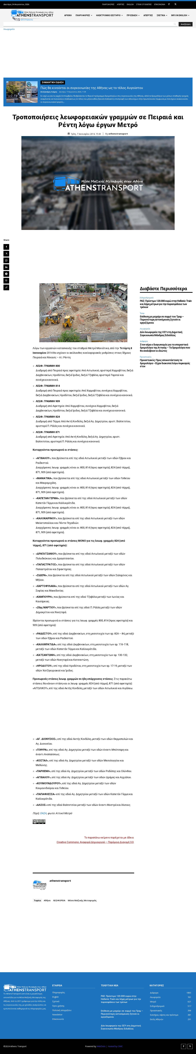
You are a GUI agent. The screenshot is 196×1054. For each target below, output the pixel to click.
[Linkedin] (6, 267)
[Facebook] (168, 4)
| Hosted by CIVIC (114, 1046)
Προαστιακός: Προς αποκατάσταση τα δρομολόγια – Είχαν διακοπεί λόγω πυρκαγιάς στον (165, 363)
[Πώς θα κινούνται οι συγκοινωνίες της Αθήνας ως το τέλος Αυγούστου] (22, 92)
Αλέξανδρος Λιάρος (48, 92)
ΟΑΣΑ (43, 813)
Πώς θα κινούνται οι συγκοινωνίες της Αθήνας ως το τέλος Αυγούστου (91, 88)
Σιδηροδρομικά (146, 297)
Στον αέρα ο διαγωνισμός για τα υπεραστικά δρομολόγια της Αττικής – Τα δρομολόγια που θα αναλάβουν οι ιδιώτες (165, 347)
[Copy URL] (6, 287)
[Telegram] (6, 274)
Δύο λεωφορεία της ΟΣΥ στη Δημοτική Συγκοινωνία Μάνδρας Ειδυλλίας (161, 334)
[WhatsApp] (6, 260)
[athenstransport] (39, 885)
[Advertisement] (98, 54)
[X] (175, 4)
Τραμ (142, 313)
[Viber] (6, 281)
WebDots (101, 1046)
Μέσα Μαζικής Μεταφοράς (82, 900)
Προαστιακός (145, 357)
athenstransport (118, 134)
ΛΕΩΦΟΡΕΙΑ (59, 900)
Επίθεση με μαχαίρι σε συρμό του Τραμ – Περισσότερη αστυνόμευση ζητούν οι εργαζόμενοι (162, 319)
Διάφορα (144, 341)
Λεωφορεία (8, 29)
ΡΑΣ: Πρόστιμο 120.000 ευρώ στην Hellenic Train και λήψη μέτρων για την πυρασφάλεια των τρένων (166, 304)
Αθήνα (47, 900)
